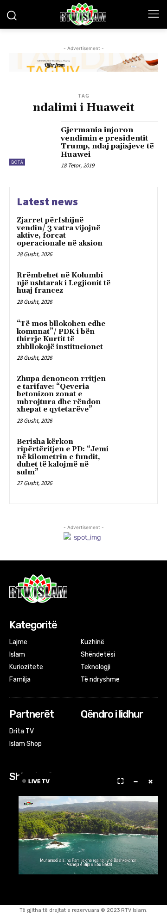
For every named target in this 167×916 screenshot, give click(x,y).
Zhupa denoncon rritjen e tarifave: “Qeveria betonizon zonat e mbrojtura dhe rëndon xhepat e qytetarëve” (61, 394)
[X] (111, 732)
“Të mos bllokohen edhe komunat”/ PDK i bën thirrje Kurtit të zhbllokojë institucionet (61, 335)
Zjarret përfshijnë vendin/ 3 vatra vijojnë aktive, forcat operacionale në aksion (60, 232)
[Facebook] (87, 732)
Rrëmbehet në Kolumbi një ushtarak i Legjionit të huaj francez (63, 283)
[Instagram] (99, 732)
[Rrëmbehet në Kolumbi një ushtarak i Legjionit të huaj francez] (133, 287)
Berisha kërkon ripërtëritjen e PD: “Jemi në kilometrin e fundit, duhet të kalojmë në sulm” (63, 457)
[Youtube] (123, 732)
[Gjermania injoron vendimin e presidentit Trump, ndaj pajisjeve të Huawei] (31, 143)
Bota (17, 162)
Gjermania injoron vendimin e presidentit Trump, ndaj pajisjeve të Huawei (107, 142)
